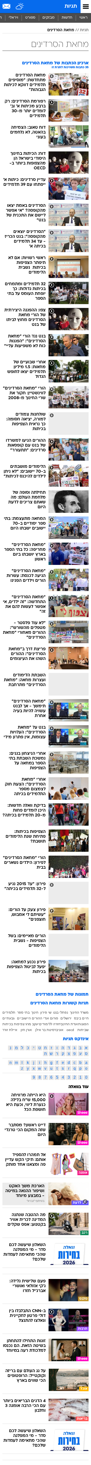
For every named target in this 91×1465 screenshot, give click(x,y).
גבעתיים (8, 1018)
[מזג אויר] (20, 6)
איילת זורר (9, 1030)
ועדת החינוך (69, 1024)
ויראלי (13, 18)
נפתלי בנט (60, 1012)
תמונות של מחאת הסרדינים (62, 995)
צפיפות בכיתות (13, 1024)
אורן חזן (26, 1030)
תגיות (71, 6)
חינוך (34, 1012)
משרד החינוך (79, 1012)
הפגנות (83, 1024)
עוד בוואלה (78, 1087)
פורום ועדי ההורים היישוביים (37, 1018)
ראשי (83, 18)
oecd (70, 1030)
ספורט (30, 18)
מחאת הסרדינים (60, 30)
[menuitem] (67, 18)
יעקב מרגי (32, 1024)
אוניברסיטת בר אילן (49, 1030)
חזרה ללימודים (49, 1024)
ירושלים (66, 1018)
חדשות (67, 18)
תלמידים (8, 1012)
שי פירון (45, 1012)
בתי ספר (23, 1012)
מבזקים (48, 18)
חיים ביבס (81, 1018)
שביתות (83, 1030)
